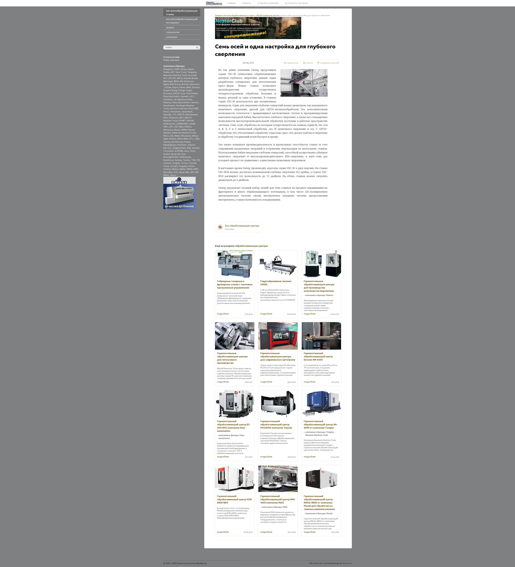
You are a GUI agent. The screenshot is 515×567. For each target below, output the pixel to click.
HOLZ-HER (193, 108)
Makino (188, 126)
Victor (191, 166)
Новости (246, 3)
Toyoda (192, 163)
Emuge (181, 90)
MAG (181, 126)
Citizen (183, 69)
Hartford (174, 108)
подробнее (223, 313)
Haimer (195, 102)
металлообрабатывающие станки (239, 15)
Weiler (182, 169)
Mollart (172, 139)
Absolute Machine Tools (175, 75)
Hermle (183, 108)
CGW (176, 69)
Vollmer (167, 169)
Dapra (191, 69)
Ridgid (176, 148)
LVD (176, 126)
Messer (191, 129)
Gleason (167, 102)
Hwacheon (175, 111)
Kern (165, 117)
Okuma (166, 142)
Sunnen (178, 160)
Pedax (187, 142)
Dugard (167, 90)
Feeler (166, 60)
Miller (177, 136)
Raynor (191, 145)
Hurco (166, 111)
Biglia (166, 84)
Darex (182, 87)
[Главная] (214, 3)
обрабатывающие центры (268, 15)
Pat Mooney (177, 142)
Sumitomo (168, 160)
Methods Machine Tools (184, 132)
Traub (166, 166)
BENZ (176, 81)
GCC (191, 96)
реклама (174, 60)
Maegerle (168, 69)
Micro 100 (168, 136)
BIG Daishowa (186, 81)
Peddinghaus (169, 145)
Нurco (173, 175)
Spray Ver (175, 154)
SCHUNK (179, 151)
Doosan (196, 87)
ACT (165, 78)
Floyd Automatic (171, 96)
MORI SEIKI (182, 139)
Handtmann (169, 105)
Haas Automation (181, 102)
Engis (189, 90)
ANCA (179, 78)
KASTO (180, 114)
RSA (189, 148)
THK (193, 160)
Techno (186, 160)
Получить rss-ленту (297, 3)
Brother (185, 84)
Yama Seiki (184, 172)
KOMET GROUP (186, 120)
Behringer (168, 81)
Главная (231, 3)
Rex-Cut (167, 148)
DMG (188, 87)
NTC (191, 139)
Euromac (167, 93)
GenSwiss (168, 99)
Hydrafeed (187, 111)
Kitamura (173, 117)
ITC (174, 114)
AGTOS (172, 78)
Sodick (166, 154)
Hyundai (167, 114)
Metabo (167, 132)
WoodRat (168, 172)
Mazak (177, 129)
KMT (181, 117)
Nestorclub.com (345, 563)
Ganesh (184, 96)
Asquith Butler (191, 78)
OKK (197, 139)
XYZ (176, 172)
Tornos (184, 163)
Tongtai (176, 163)
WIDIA (189, 169)
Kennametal (192, 114)
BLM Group (175, 84)
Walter (175, 169)
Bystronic (195, 84)
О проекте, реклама (268, 3)
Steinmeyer (185, 157)
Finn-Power (191, 93)
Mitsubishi (186, 136)
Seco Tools (180, 72)
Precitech (182, 145)
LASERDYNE (182, 123)
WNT (195, 169)
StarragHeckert (171, 157)
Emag (174, 90)
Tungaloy (191, 72)
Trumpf (173, 166)
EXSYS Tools (179, 93)
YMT (192, 172)
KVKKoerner (169, 123)
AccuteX (192, 75)
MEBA (184, 129)
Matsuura (168, 129)
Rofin (183, 148)
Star (183, 154)
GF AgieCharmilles (183, 99)
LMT (172, 72)
